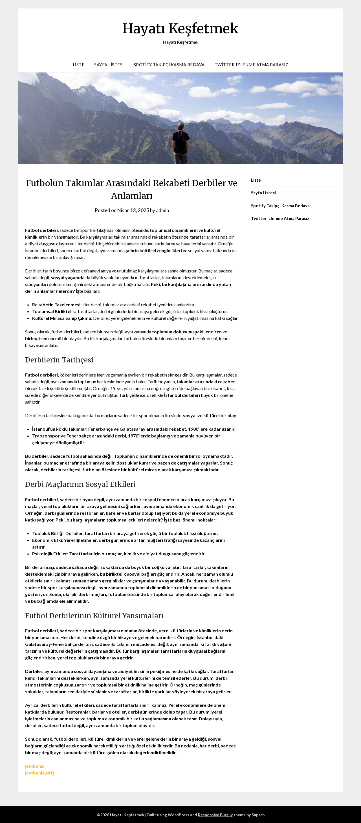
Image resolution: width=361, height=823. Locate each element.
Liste (79, 64)
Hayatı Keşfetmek (180, 28)
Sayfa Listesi (109, 64)
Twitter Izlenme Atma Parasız (252, 64)
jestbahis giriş (39, 772)
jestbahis (34, 766)
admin (162, 210)
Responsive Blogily (215, 814)
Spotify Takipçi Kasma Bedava (169, 64)
